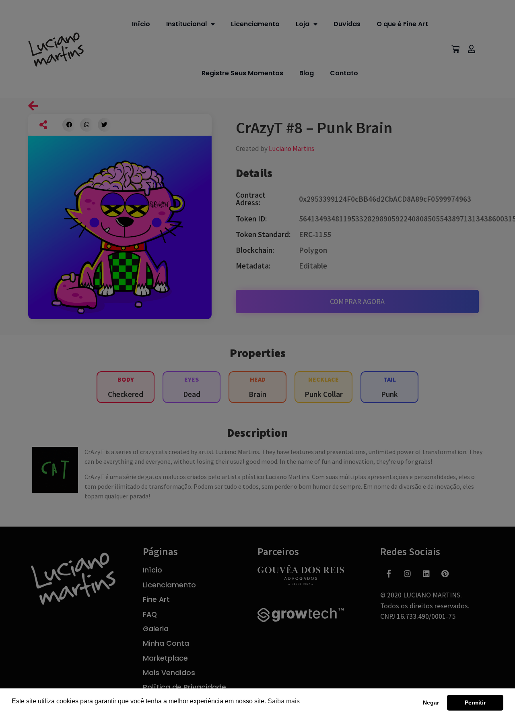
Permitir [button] (475, 702)
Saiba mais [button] (284, 701)
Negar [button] (431, 702)
